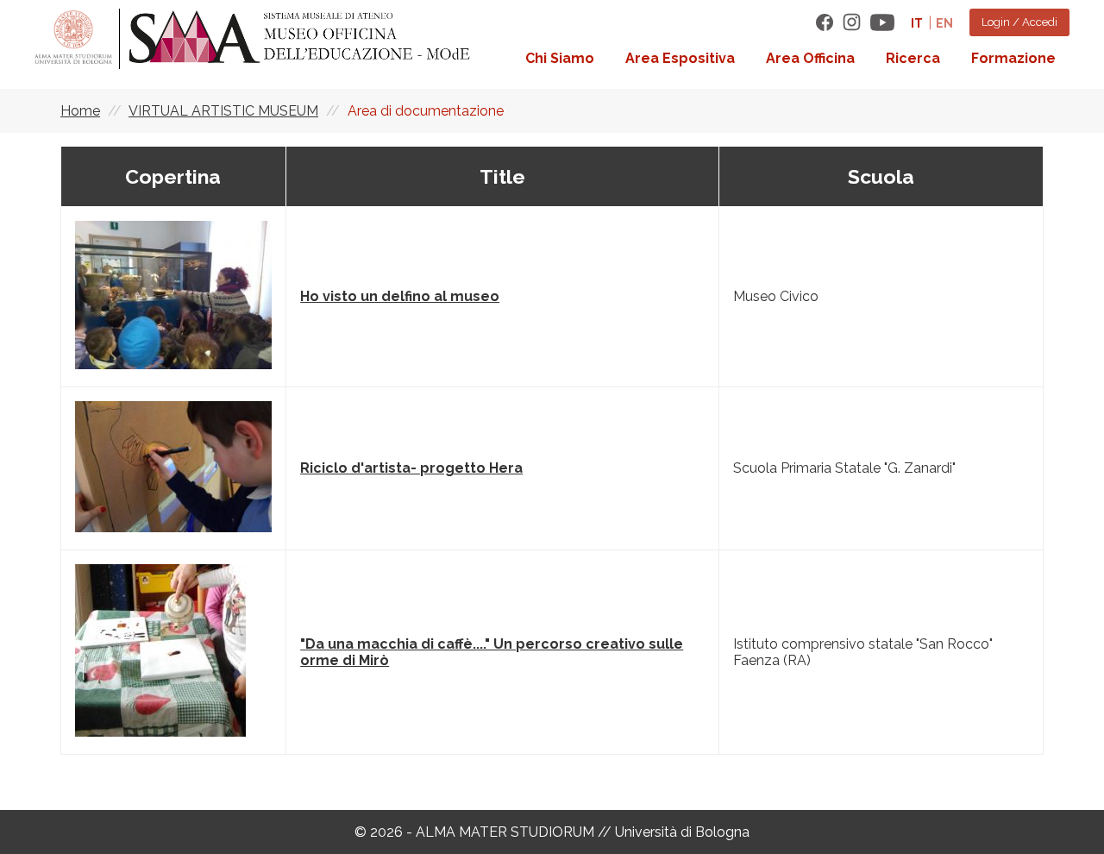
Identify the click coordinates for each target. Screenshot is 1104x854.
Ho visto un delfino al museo (399, 296)
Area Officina (810, 58)
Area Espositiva (680, 58)
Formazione (1013, 58)
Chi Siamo (559, 58)
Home (80, 111)
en (944, 23)
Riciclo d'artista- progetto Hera (411, 468)
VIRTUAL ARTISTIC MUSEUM (223, 111)
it (917, 23)
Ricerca (913, 58)
